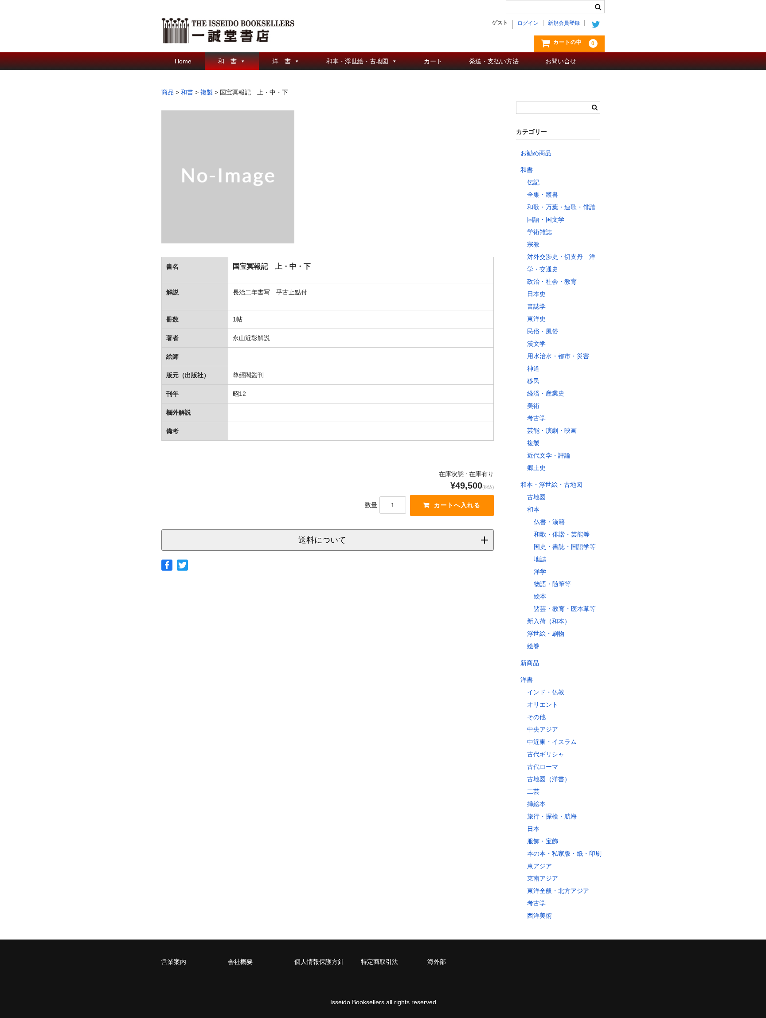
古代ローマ (542, 766)
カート (433, 61)
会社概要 (240, 961)
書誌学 (536, 306)
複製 (533, 442)
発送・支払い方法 (494, 61)
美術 (533, 405)
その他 (536, 716)
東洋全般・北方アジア (558, 890)
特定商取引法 (379, 961)
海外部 (436, 961)
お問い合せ (560, 61)
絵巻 (533, 646)
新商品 (529, 662)
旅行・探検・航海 (552, 816)
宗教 (533, 244)
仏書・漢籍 (549, 521)
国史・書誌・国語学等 (565, 546)
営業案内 (173, 961)
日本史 (536, 294)
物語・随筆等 (552, 583)
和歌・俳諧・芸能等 (562, 534)
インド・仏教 (545, 692)
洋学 (540, 571)
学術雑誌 (539, 231)
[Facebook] (166, 565)
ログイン (528, 23)
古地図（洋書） (549, 779)
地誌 (540, 559)
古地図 (536, 497)
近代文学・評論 (549, 455)
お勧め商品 (535, 153)
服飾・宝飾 (542, 841)
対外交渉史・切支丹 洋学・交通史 (561, 263)
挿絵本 (536, 803)
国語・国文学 (545, 219)
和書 (526, 169)
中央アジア (542, 729)
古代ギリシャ (545, 754)
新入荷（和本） (549, 621)
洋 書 (281, 61)
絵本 (540, 596)
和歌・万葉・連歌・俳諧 (561, 207)
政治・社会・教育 (552, 281)
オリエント (542, 704)
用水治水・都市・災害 (558, 356)
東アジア (539, 865)
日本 (533, 828)
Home (183, 61)
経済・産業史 (545, 393)
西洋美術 (539, 915)
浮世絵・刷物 (545, 633)
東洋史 (536, 318)
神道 (533, 368)
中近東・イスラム (552, 741)
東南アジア (542, 878)
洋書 (526, 679)
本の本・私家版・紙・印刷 (564, 853)
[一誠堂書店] (227, 34)
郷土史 (536, 467)
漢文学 (536, 343)
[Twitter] (182, 565)
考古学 (536, 418)
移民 (533, 380)
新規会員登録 (564, 23)
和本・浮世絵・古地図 (357, 61)
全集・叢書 (542, 194)
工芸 (533, 791)
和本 (533, 509)
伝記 (533, 182)
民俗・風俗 (542, 331)
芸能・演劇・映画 (552, 430)
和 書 (227, 61)
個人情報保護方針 (319, 961)
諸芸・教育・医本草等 (565, 608)
